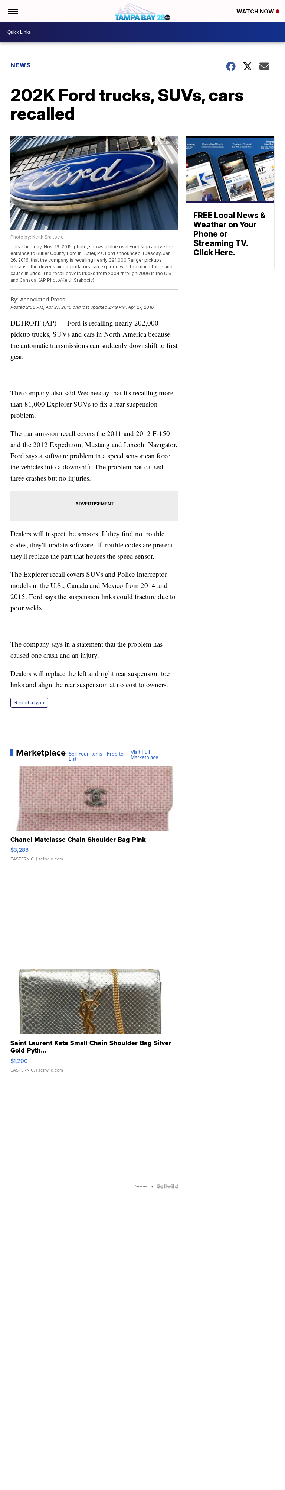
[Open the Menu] (12, 11)
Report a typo (29, 702)
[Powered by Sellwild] (167, 1186)
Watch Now (256, 11)
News (20, 65)
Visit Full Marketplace (144, 755)
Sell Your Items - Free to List (96, 757)
